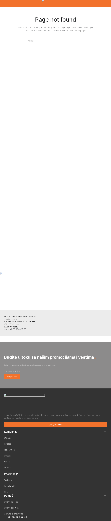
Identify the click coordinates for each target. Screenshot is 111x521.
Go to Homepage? (77, 31)
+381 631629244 (11, 324)
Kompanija (10, 431)
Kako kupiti (9, 486)
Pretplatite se (12, 376)
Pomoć (8, 495)
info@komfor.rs (10, 319)
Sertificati (8, 480)
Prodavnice (9, 450)
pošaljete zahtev (56, 425)
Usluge (7, 456)
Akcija (7, 462)
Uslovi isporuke (11, 508)
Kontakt (7, 468)
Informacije (11, 474)
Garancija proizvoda (13, 514)
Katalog (7, 444)
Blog (6, 492)
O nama (8, 438)
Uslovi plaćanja (11, 502)
